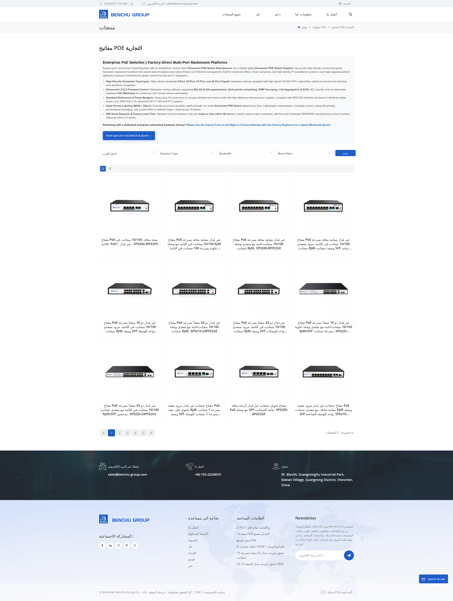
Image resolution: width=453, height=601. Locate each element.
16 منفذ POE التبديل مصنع (253, 534)
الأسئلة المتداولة (198, 534)
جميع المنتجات (231, 14)
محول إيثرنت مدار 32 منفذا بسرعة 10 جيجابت (260, 555)
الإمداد (192, 553)
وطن (304, 27)
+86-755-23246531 (208, 474)
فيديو (191, 559)
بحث (345, 153)
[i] (110, 545)
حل (258, 14)
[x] (135, 545)
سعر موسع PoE (246, 540)
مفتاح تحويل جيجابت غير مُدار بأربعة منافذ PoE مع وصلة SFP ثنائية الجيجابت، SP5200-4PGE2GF (259, 409)
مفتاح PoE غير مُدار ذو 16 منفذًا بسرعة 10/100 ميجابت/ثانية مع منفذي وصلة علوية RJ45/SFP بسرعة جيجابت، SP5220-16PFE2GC (323, 326)
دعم (277, 14)
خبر (190, 566)
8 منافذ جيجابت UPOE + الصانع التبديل (260, 546)
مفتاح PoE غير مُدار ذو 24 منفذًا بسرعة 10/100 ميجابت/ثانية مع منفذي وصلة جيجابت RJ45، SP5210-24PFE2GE (194, 326)
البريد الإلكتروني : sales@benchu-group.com (172, 3)
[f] (102, 545)
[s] (118, 545)
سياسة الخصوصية (214, 592)
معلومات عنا (303, 14)
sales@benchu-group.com (127, 474)
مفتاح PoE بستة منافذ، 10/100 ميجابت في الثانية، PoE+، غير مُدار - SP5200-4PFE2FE (129, 241)
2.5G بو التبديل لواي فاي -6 (254, 527)
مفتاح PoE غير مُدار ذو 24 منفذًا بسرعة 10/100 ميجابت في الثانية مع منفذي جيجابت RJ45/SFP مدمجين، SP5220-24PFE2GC (130, 409)
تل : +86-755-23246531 (118, 3)
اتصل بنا (331, 14)
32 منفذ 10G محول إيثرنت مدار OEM (260, 564)
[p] (127, 545)
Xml (198, 592)
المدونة (192, 540)
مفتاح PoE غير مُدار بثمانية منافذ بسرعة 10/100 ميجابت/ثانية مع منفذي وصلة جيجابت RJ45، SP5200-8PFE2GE (259, 243)
